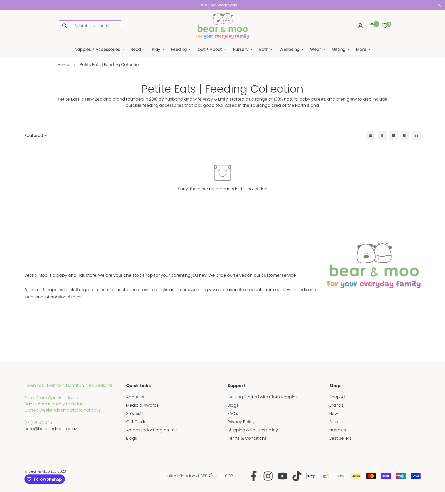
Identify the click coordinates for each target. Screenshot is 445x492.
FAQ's (233, 413)
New (333, 413)
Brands (336, 405)
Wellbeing (289, 49)
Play (156, 49)
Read (136, 49)
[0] (384, 25)
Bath (264, 49)
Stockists (135, 413)
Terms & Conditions (247, 438)
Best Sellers (340, 438)
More (361, 49)
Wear (315, 49)
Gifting (338, 49)
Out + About (210, 49)
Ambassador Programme (151, 430)
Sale (333, 422)
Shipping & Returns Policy (253, 430)
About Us (135, 397)
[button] (371, 26)
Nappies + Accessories (97, 49)
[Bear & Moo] (222, 25)
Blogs (131, 438)
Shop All (337, 397)
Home (63, 64)
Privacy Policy (241, 422)
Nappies (337, 430)
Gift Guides (137, 422)
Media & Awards (142, 405)
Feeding (179, 49)
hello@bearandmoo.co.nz (50, 429)
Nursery (241, 49)
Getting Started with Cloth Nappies (262, 397)
